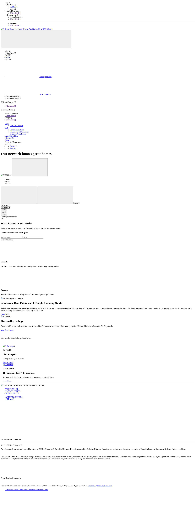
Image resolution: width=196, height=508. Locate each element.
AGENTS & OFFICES (13, 397)
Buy (7, 124)
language (13, 148)
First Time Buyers (16, 126)
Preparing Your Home (18, 134)
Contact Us (9, 138)
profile (7, 57)
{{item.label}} (15, 13)
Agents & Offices (11, 136)
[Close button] (30, 167)
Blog (7, 140)
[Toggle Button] (36, 39)
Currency (13, 146)
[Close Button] (19, 195)
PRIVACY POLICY (12, 391)
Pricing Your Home (17, 130)
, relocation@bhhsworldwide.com (100, 486)
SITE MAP (9, 399)
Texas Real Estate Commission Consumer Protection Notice (26, 490)
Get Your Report (7, 240)
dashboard (13, 7)
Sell (6, 128)
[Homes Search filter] (55, 195)
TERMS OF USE (11, 389)
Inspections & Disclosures (19, 132)
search (4, 210)
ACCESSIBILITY (12, 393)
